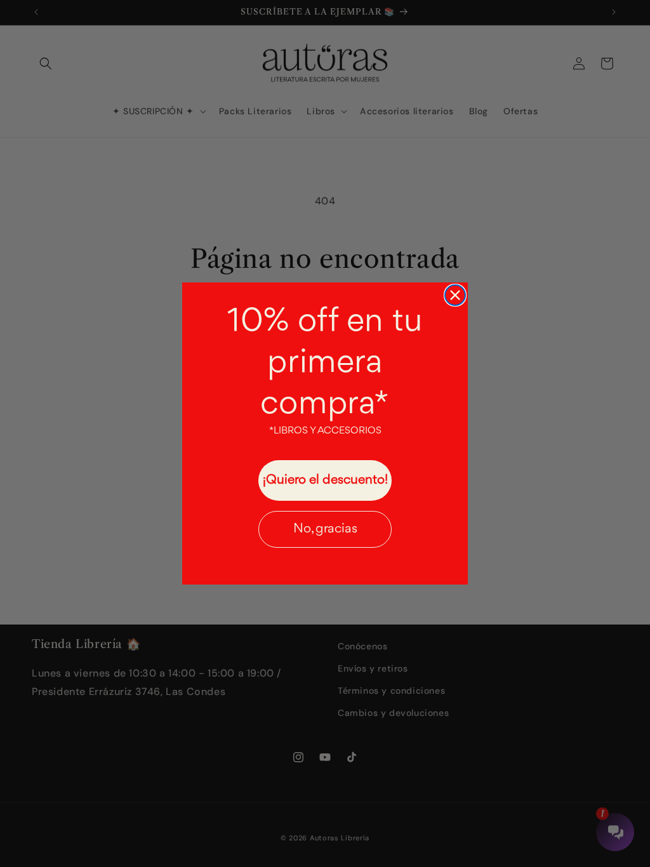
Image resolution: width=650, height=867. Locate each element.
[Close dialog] (455, 295)
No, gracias (325, 529)
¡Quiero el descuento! (325, 480)
